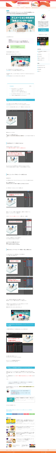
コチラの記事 (8, 70)
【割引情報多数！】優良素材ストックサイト (43, 52)
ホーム (18, 7)
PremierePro (43, 56)
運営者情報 (39, 69)
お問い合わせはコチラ (35, 7)
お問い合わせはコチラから (41, 65)
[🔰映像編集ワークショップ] (28, 6)
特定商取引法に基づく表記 (41, 67)
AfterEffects (43, 54)
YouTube (22, 7)
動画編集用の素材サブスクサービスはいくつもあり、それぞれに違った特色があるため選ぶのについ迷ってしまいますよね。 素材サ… (24, 400)
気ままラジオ (28, 7)
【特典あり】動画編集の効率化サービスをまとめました (19, 95)
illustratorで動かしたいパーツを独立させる (17, 88)
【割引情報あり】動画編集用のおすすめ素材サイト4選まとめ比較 (24, 398)
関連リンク (39, 71)
